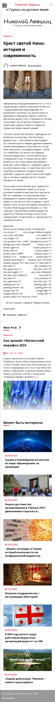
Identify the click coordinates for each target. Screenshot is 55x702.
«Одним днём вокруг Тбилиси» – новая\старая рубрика (25, 680)
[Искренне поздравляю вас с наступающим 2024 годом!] (27, 575)
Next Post (10, 327)
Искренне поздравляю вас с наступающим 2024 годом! (22, 595)
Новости (7, 36)
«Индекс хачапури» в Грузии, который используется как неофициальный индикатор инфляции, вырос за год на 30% (24, 552)
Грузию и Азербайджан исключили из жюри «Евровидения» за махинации (27, 463)
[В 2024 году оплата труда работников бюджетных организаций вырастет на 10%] (27, 615)
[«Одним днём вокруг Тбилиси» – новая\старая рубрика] (27, 660)
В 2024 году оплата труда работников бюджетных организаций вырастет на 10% (24, 638)
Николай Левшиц (27, 21)
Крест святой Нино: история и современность (24, 49)
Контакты (8, 698)
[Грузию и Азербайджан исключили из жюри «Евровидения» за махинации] (27, 441)
